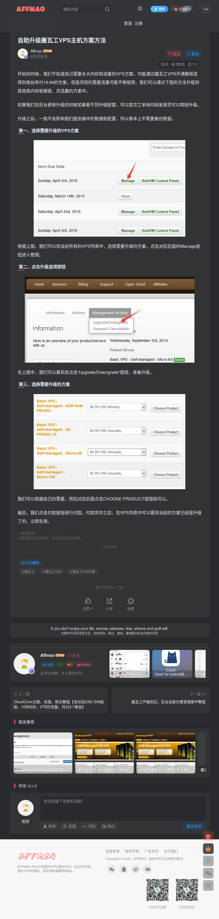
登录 (128, 23)
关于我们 (171, 850)
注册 (139, 23)
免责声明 (132, 850)
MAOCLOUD (161, 858)
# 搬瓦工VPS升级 (82, 571)
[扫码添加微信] (208, 873)
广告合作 (151, 850)
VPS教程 (32, 562)
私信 (195, 53)
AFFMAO (139, 858)
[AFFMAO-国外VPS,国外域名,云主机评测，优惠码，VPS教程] (30, 8)
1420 (49, 664)
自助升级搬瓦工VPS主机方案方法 (62, 40)
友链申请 (112, 850)
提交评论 (194, 826)
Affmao (36, 51)
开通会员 (185, 9)
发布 (162, 9)
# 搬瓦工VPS (52, 571)
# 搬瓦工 (28, 571)
